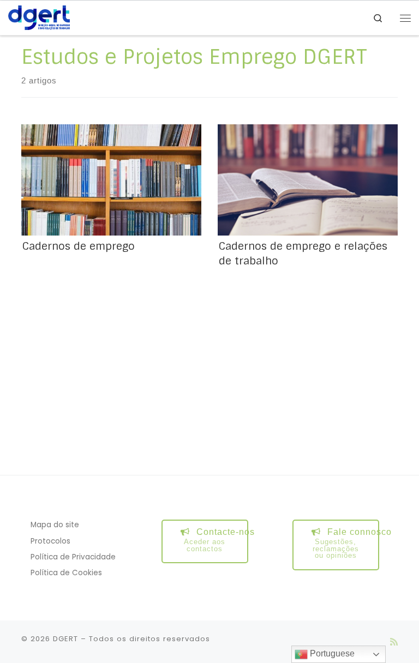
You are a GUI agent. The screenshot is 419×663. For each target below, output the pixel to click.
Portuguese (331, 653)
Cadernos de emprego (78, 246)
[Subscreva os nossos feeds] (394, 642)
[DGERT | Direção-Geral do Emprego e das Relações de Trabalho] (39, 17)
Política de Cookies (66, 573)
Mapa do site (55, 525)
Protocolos (50, 541)
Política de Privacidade (73, 557)
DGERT (65, 639)
